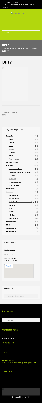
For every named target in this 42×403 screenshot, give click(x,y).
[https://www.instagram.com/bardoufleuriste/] (5, 2)
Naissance (12, 205)
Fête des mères (14, 198)
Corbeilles (12, 175)
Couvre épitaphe (14, 185)
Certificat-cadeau (12, 162)
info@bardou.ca (9, 250)
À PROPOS (7, 4)
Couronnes (12, 179)
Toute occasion (14, 159)
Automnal (12, 142)
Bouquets (13, 48)
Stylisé (11, 155)
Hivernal (11, 149)
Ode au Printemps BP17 (9, 113)
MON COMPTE (29, 4)
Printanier (21, 48)
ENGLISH (5, 7)
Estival (11, 146)
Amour (11, 139)
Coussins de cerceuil (15, 182)
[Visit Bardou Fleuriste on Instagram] (3, 380)
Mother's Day (10, 188)
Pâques (11, 212)
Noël (10, 208)
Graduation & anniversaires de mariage (21, 202)
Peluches (12, 215)
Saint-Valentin (13, 218)
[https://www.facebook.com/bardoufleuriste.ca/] (3, 2)
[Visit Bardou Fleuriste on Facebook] (7, 380)
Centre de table (13, 195)
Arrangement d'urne (15, 169)
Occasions (9, 192)
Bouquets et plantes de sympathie (19, 172)
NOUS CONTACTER (17, 4)
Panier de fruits (11, 221)
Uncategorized (11, 228)
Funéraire (9, 165)
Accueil (6, 48)
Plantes (8, 225)
